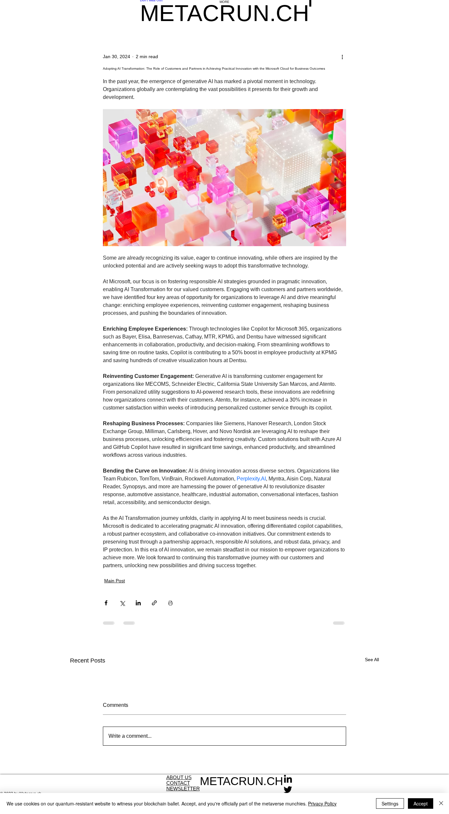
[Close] (441, 803)
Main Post (114, 580)
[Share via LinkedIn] (138, 603)
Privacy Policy (322, 803)
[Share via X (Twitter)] (122, 603)
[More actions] (342, 56)
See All (372, 659)
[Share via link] (154, 603)
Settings (390, 803)
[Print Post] (170, 603)
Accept (421, 803)
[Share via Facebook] (106, 603)
